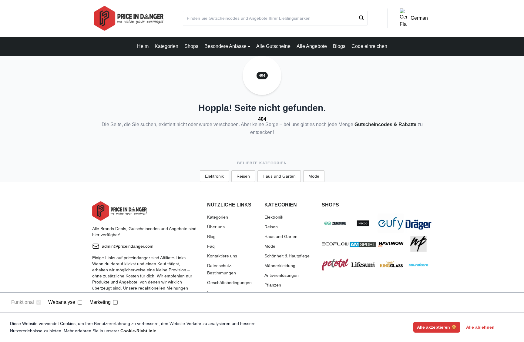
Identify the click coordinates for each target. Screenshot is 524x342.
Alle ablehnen (480, 327)
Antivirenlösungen (281, 275)
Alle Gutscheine (273, 46)
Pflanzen (272, 285)
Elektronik (214, 176)
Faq (211, 246)
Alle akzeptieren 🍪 (436, 327)
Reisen (243, 176)
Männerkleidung (279, 265)
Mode (313, 176)
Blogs (339, 46)
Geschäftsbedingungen (229, 282)
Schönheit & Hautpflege (287, 255)
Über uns (216, 226)
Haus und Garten (279, 176)
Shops (191, 46)
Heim (143, 46)
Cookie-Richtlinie (138, 330)
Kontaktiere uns (222, 255)
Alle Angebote (312, 46)
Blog (211, 236)
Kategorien (166, 46)
